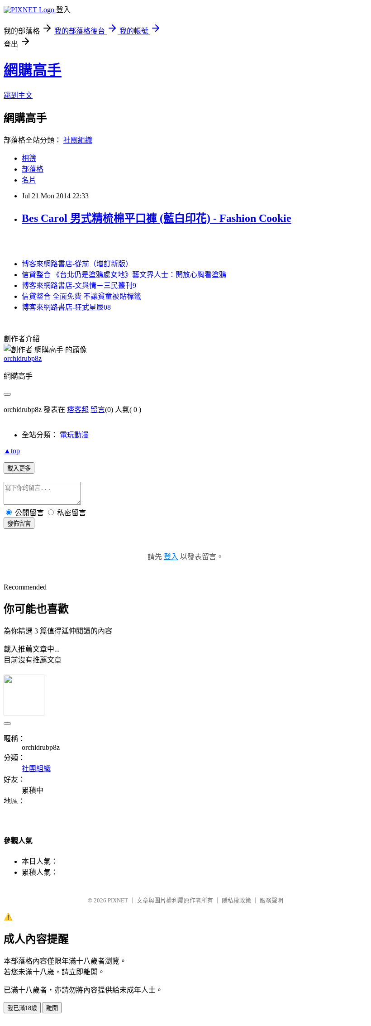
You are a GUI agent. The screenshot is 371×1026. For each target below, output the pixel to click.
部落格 (32, 169)
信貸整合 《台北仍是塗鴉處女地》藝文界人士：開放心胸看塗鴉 (124, 274)
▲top (12, 451)
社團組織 (77, 140)
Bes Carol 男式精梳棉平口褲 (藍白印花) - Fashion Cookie (156, 218)
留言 (97, 409)
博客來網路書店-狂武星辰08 (66, 307)
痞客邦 (78, 409)
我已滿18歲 (22, 1008)
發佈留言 (19, 523)
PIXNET (118, 900)
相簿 (29, 158)
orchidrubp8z (23, 358)
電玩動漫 (74, 435)
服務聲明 (271, 900)
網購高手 (33, 70)
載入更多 (19, 468)
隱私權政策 (236, 900)
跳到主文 (18, 95)
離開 (52, 1008)
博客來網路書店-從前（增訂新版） (77, 264)
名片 (29, 180)
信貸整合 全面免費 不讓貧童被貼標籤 (81, 296)
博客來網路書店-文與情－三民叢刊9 (79, 285)
